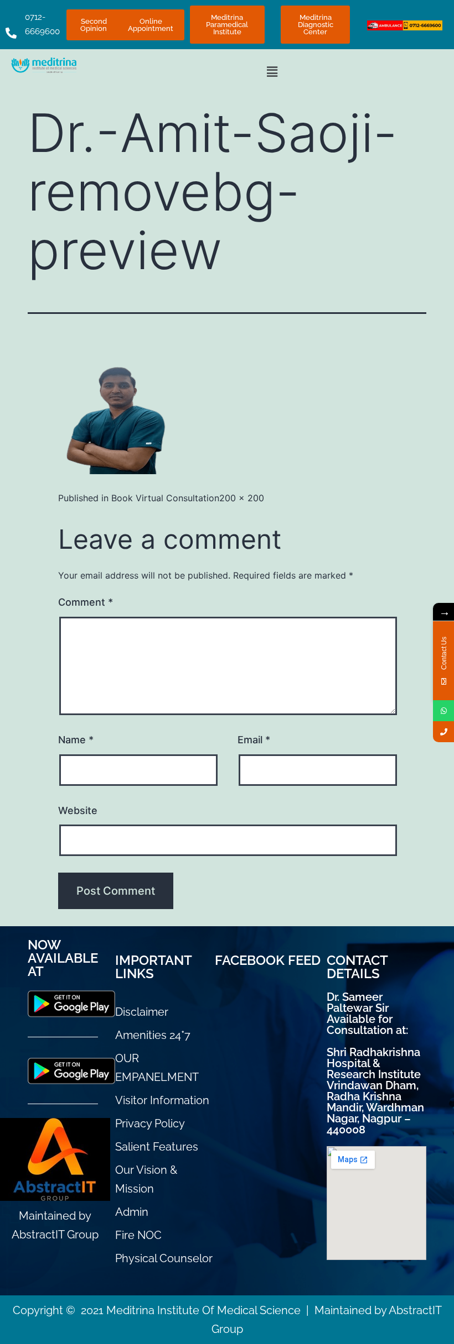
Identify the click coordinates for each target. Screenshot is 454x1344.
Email (254, 740)
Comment (85, 602)
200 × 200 (241, 497)
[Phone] (443, 731)
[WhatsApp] (443, 710)
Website (77, 810)
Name (76, 740)
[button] (271, 71)
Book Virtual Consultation (165, 497)
